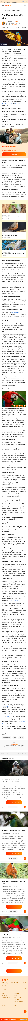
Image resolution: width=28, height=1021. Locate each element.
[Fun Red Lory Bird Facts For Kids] (14, 924)
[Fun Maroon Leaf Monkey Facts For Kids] (14, 870)
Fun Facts (7, 10)
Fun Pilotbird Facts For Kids (9, 235)
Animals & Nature (6, 215)
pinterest (4, 1009)
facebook (4, 1007)
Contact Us (4, 995)
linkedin (3, 1013)
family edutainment (18, 1001)
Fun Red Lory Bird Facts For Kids (12, 935)
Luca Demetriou (13, 24)
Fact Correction (23, 753)
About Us (16, 995)
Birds (15, 737)
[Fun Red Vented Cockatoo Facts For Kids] (14, 245)
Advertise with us (6, 997)
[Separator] (25, 1011)
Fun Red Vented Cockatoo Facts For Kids (13, 253)
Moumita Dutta (15, 21)
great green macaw (7, 103)
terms (15, 1007)
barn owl (17, 103)
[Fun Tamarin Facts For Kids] (14, 768)
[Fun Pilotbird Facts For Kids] (14, 227)
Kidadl (3, 11)
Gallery (5, 44)
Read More (24, 1)
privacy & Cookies (18, 1009)
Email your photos (14, 154)
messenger (6, 706)
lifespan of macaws (16, 312)
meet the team (17, 997)
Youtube (3, 1015)
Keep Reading (15, 802)
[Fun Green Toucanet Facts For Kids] (14, 819)
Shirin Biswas (6, 781)
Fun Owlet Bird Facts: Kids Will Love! (12, 217)
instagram (4, 1011)
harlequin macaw (13, 600)
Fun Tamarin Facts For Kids (10, 779)
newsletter (16, 999)
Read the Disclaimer (7, 753)
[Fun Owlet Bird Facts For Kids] (14, 208)
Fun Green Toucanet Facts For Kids (13, 830)
